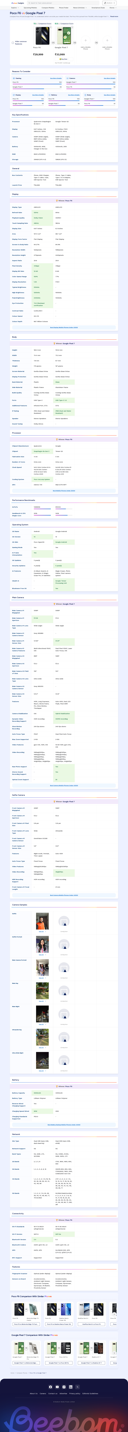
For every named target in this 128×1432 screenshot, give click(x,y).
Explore (14, 8)
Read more (114, 16)
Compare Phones (22, 1373)
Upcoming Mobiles (30, 8)
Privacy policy (74, 1393)
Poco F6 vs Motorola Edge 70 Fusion (26, 1324)
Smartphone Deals (98, 8)
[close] (50, 27)
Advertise (63, 1393)
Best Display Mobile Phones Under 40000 (64, 327)
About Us (33, 1393)
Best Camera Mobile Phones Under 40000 (64, 785)
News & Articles (79, 8)
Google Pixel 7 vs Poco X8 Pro (59, 1363)
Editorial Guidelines (90, 1393)
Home (12, 1373)
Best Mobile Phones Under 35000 (64, 490)
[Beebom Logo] (17, 3)
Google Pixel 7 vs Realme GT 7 (91, 1363)
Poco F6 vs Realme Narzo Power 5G (59, 1324)
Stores (112, 8)
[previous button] (13, 1314)
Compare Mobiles (48, 8)
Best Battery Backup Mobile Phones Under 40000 (64, 1124)
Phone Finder (63, 8)
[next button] (114, 1314)
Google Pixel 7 (61, 47)
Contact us (52, 1393)
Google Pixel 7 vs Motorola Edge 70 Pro (27, 1363)
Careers (43, 1393)
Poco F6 (37, 47)
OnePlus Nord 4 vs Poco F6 (91, 1324)
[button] (42, 922)
